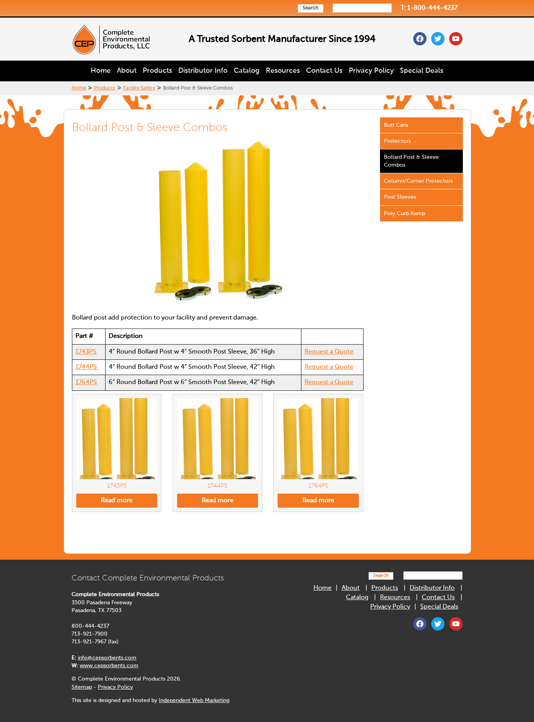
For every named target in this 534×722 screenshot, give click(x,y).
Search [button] (311, 8)
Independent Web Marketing (194, 700)
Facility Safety (139, 88)
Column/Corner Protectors (418, 181)
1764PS (86, 382)
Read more (117, 500)
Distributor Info (203, 70)
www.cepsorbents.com (109, 665)
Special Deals (421, 70)
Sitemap (82, 687)
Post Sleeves (400, 197)
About (126, 70)
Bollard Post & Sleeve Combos (411, 161)
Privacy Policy (371, 70)
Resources (283, 70)
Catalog (247, 70)
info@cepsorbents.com (107, 658)
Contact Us (324, 70)
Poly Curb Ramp (404, 213)
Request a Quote (329, 352)
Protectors (397, 141)
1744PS (87, 367)
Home (101, 70)
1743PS (86, 352)
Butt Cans (396, 125)
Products (157, 70)
